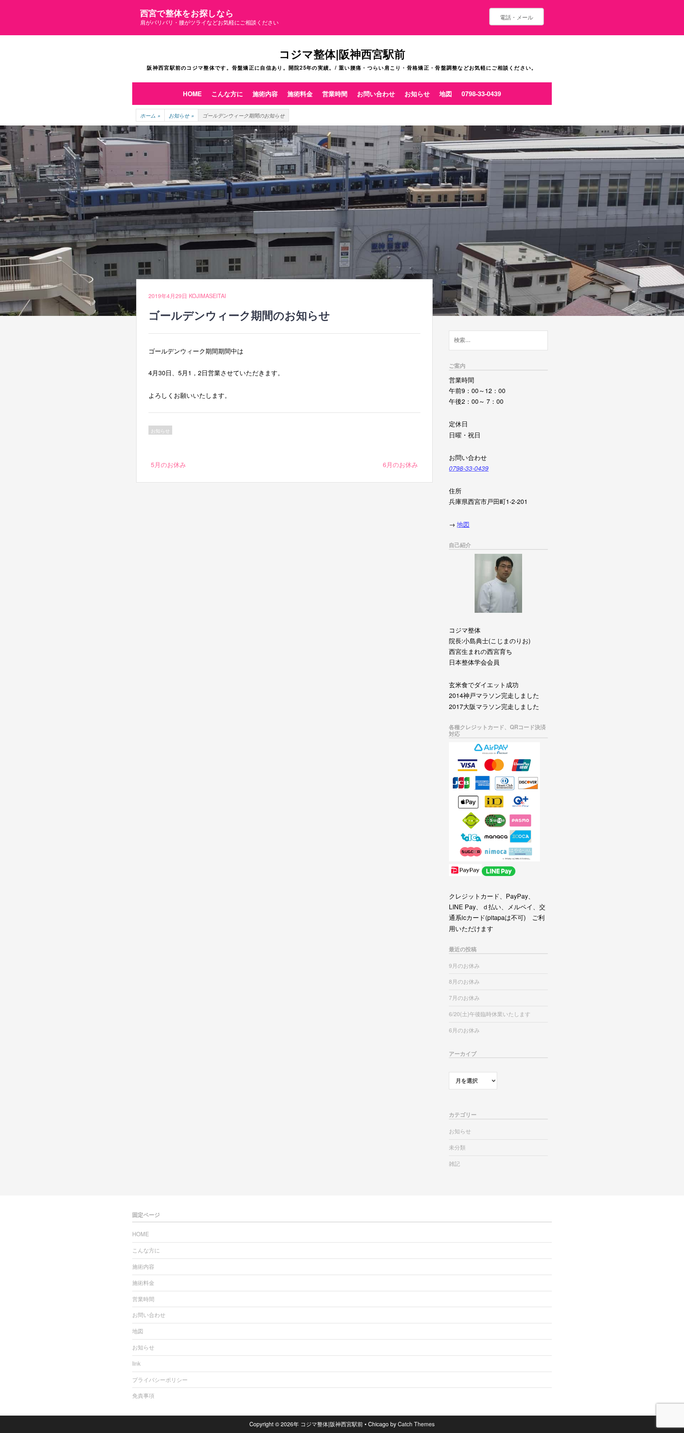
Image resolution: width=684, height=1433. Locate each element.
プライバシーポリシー (160, 1380)
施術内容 (265, 93)
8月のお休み (464, 981)
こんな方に (227, 93)
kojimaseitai (207, 296)
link (136, 1363)
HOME (192, 93)
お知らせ (417, 93)
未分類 (457, 1147)
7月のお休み (464, 998)
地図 (445, 93)
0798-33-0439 (481, 93)
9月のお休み (464, 965)
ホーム (150, 115)
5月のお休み (168, 464)
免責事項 (143, 1395)
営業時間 (335, 93)
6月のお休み (400, 464)
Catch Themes (416, 1424)
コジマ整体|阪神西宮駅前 (342, 54)
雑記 (454, 1163)
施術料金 (300, 93)
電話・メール (516, 17)
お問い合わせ (376, 93)
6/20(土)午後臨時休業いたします (489, 1014)
